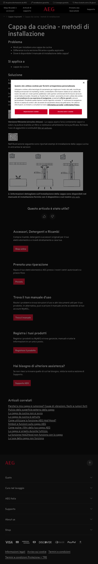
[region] (49, 99)
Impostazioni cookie (31, 111)
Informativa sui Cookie (55, 105)
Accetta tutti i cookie (65, 111)
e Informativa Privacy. (72, 105)
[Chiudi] (84, 82)
